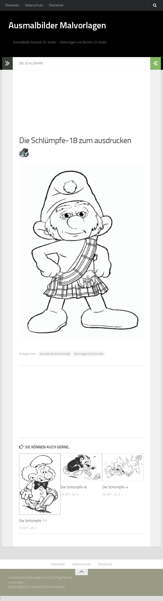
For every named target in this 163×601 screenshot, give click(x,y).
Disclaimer (56, 5)
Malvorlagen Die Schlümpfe (88, 353)
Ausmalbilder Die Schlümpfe (55, 353)
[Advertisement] (81, 99)
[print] (24, 156)
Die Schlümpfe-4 (115, 487)
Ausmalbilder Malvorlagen (57, 25)
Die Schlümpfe (31, 63)
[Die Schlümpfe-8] (81, 467)
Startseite (12, 5)
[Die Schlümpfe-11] (39, 484)
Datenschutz (34, 5)
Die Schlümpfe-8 (74, 487)
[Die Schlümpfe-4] (123, 467)
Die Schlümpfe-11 (33, 521)
